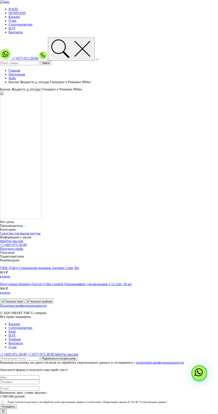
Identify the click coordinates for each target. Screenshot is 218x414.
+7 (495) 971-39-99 (13, 245)
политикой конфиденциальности (160, 362)
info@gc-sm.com (11, 241)
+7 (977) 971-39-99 (25, 58)
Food (12, 331)
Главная (14, 70)
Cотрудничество (20, 328)
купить (5, 276)
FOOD (13, 9)
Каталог (14, 17)
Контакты (16, 32)
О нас (13, 20)
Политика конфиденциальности (23, 305)
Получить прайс (12, 248)
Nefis (12, 78)
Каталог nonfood (41, 301)
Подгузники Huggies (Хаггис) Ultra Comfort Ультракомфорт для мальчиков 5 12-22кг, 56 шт (66, 284)
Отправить (8, 406)
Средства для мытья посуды (20, 233)
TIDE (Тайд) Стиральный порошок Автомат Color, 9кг (39, 268)
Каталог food (13, 301)
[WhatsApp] (199, 373)
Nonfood (15, 339)
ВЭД (12, 28)
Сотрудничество (20, 24)
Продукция (17, 74)
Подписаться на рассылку (59, 358)
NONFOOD (17, 13)
